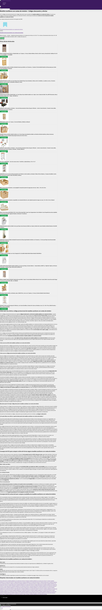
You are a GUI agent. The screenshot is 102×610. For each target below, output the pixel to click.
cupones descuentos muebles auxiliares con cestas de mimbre (43, 586)
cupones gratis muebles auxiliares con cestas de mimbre (12, 587)
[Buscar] (10, 609)
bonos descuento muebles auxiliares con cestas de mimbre (12, 581)
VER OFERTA (4, 56)
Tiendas (4, 4)
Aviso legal (5, 597)
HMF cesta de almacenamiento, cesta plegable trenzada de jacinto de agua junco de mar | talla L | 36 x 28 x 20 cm (23, 187)
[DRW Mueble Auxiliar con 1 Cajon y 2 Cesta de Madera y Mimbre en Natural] (4, 120)
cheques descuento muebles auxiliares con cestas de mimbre (42, 592)
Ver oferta (2, 38)
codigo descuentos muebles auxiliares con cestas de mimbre (27, 582)
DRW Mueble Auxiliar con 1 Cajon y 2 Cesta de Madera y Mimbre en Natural (15, 122)
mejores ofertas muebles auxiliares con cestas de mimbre (16, 592)
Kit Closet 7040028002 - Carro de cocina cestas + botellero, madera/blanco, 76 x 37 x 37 (17, 161)
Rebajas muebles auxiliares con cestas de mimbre (28, 591)
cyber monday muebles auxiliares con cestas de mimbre (35, 594)
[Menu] (0, 6)
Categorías (4, 2)
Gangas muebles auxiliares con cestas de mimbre (41, 590)
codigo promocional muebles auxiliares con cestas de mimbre (23, 583)
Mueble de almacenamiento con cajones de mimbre (11, 32)
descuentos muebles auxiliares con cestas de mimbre (35, 587)
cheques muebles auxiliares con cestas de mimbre (36, 581)
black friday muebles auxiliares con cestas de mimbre (11, 594)
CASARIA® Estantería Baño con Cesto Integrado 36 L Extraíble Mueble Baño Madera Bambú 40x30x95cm (20, 253)
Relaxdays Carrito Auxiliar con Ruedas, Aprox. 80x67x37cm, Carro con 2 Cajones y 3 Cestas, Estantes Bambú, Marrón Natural (25, 293)
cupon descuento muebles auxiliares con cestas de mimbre (16, 586)
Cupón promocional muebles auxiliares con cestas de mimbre (17, 590)
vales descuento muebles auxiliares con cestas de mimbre (26, 589)
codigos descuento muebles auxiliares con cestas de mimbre (21, 585)
